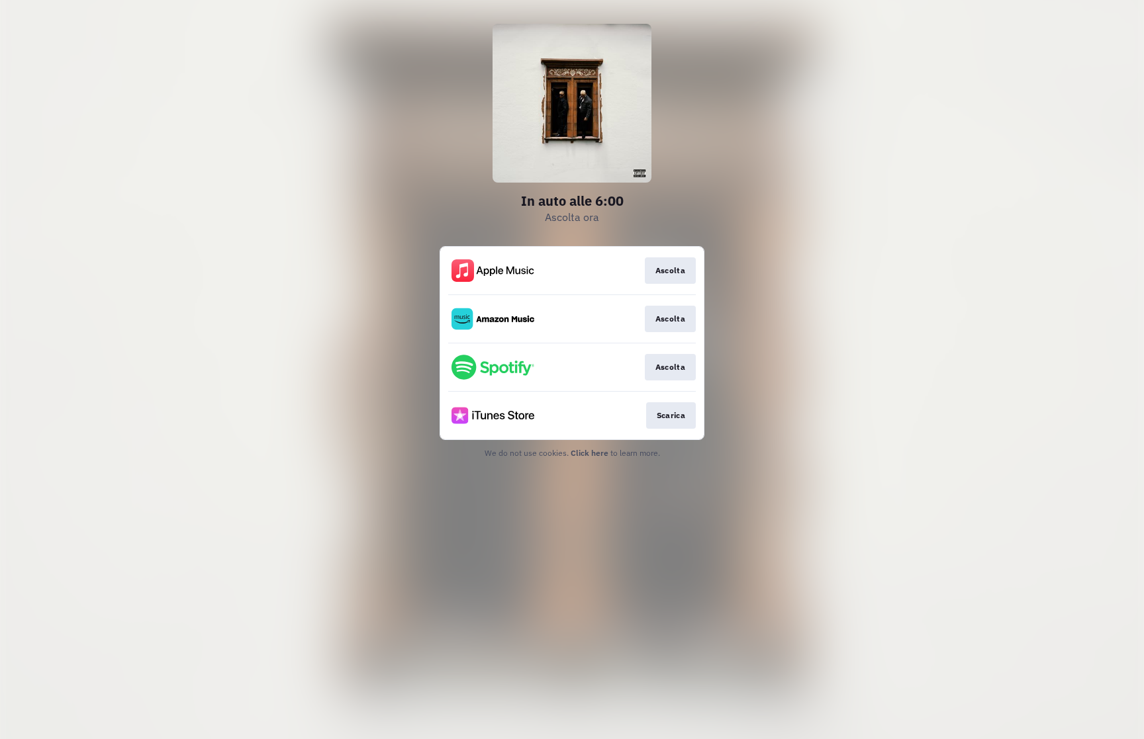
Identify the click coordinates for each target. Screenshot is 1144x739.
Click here (589, 453)
